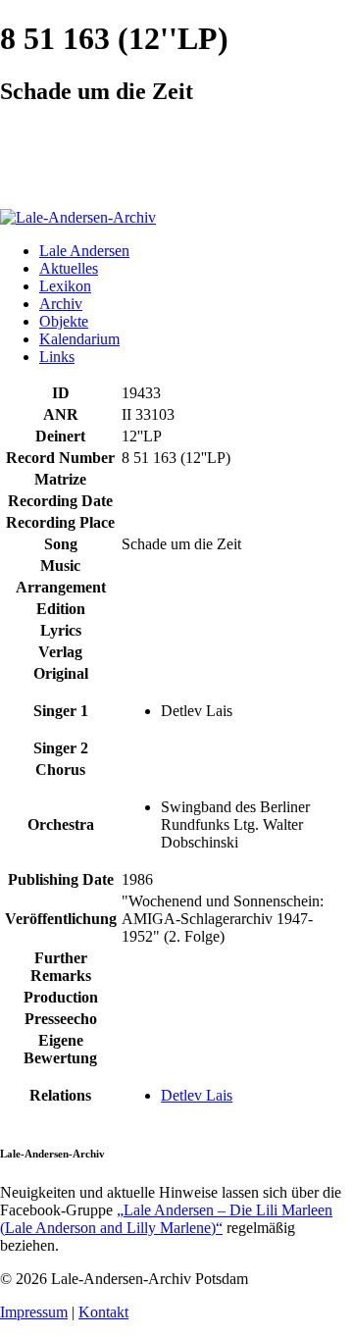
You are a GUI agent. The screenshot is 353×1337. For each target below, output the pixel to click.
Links (57, 356)
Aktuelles (68, 268)
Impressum (34, 1312)
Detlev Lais (196, 1095)
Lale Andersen (84, 250)
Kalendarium (79, 339)
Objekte (63, 321)
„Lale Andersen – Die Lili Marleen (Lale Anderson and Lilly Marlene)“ (166, 1219)
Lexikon (65, 286)
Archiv (60, 303)
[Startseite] (78, 217)
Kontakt (103, 1312)
